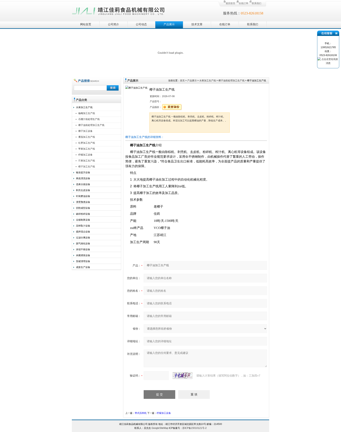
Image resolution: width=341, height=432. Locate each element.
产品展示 (169, 24)
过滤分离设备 (83, 237)
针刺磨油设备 (83, 196)
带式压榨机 (141, 413)
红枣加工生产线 (86, 143)
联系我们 (256, 3)
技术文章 (196, 24)
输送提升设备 (83, 172)
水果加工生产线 (84, 107)
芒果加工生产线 (86, 160)
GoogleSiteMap (160, 428)
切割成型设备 (83, 208)
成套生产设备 (83, 267)
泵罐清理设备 (83, 261)
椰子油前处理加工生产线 (91, 125)
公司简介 (113, 24)
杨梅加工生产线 (86, 113)
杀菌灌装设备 (83, 255)
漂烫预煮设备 (83, 202)
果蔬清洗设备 (83, 178)
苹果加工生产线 (86, 148)
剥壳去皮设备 (83, 190)
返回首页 (230, 3)
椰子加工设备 (85, 131)
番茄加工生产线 (86, 137)
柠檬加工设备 (85, 154)
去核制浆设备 (83, 219)
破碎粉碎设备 (83, 214)
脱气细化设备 (83, 243)
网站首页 (85, 24)
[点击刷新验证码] (182, 375)
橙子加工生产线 (86, 166)
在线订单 (243, 3)
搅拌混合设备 (83, 231)
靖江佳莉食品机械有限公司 (118, 10)
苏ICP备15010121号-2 (194, 428)
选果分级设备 (83, 184)
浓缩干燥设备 (83, 249)
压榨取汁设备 (83, 225)
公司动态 (141, 24)
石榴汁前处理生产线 (89, 119)
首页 (182, 80)
